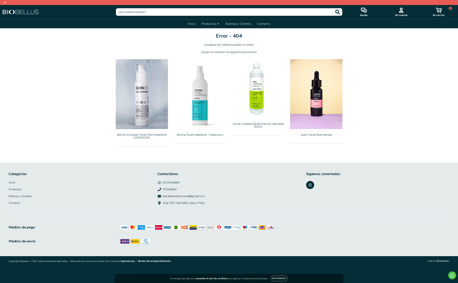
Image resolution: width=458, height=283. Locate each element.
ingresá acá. (127, 261)
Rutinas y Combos (238, 23)
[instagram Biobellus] (5, 2)
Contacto (263, 23)
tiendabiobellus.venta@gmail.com (184, 196)
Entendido (279, 278)
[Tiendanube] (438, 261)
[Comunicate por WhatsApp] (452, 275)
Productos (209, 23)
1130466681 (170, 189)
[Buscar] (337, 12)
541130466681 (171, 182)
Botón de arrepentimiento (154, 261)
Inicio (191, 23)
